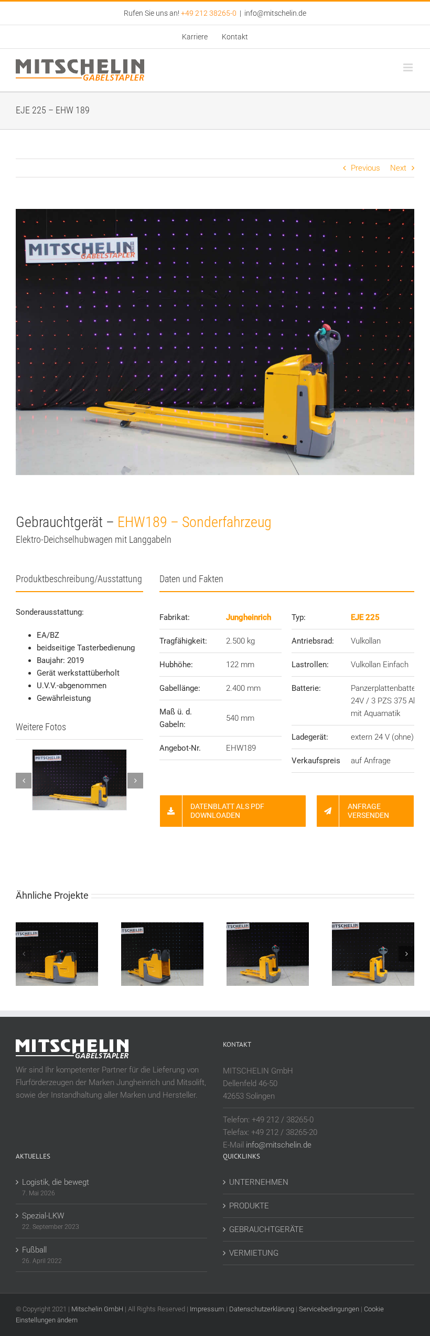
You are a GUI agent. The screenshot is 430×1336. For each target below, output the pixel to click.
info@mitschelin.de (275, 13)
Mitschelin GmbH (98, 1309)
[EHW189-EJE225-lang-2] (86, 754)
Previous (365, 168)
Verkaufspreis (316, 760)
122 (232, 664)
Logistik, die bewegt (55, 1182)
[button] (23, 780)
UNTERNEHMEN (258, 1182)
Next (398, 168)
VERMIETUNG (253, 1253)
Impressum (207, 1309)
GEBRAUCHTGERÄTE (266, 1229)
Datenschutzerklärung (261, 1309)
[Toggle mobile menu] (408, 67)
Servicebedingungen (329, 1309)
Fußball (34, 1250)
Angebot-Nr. (180, 748)
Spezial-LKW (43, 1216)
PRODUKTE (249, 1206)
